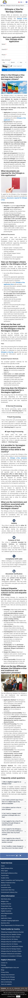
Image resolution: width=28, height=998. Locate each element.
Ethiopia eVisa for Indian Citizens (10, 937)
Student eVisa (5, 878)
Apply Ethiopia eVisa (7, 868)
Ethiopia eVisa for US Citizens (9, 944)
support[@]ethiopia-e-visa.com (10, 967)
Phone (4, 54)
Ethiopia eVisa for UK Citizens (9, 939)
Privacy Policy (5, 972)
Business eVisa (5, 923)
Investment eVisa (6, 887)
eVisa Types (4, 870)
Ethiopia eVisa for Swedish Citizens (11, 934)
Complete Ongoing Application (10, 920)
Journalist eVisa (5, 885)
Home (2, 866)
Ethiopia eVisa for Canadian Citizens (11, 941)
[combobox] (3, 57)
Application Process (6, 908)
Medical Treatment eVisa (8, 882)
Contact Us (4, 963)
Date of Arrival (6, 60)
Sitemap (3, 965)
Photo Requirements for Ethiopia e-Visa (12, 925)
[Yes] (16, 855)
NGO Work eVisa (6, 899)
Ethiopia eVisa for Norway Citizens (11, 949)
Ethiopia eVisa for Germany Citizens (11, 951)
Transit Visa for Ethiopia (8, 977)
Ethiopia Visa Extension (8, 974)
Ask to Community (6, 982)
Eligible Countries (6, 911)
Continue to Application (14, 70)
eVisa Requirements (7, 913)
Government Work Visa (7, 890)
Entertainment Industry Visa (9, 892)
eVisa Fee (3, 916)
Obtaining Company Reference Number (12, 932)
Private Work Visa (6, 906)
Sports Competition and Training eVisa (12, 880)
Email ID (5, 49)
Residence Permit (6, 904)
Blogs (2, 970)
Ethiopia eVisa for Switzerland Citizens (12, 946)
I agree (18, 996)
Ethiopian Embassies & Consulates (11, 953)
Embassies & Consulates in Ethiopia (11, 956)
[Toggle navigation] (26, 2)
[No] (20, 855)
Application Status (6, 918)
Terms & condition (6, 984)
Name (4, 44)
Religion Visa (4, 901)
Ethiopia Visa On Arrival (8, 979)
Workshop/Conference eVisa (9, 873)
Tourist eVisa (4, 875)
